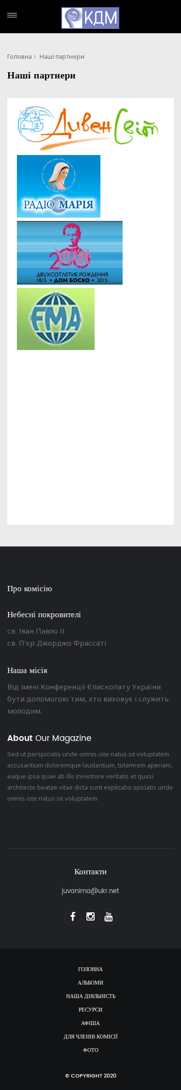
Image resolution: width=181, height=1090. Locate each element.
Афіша (90, 1023)
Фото (90, 1050)
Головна (19, 56)
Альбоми (90, 983)
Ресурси (90, 1010)
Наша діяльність (90, 996)
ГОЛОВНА (90, 969)
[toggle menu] (12, 15)
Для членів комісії (91, 1037)
